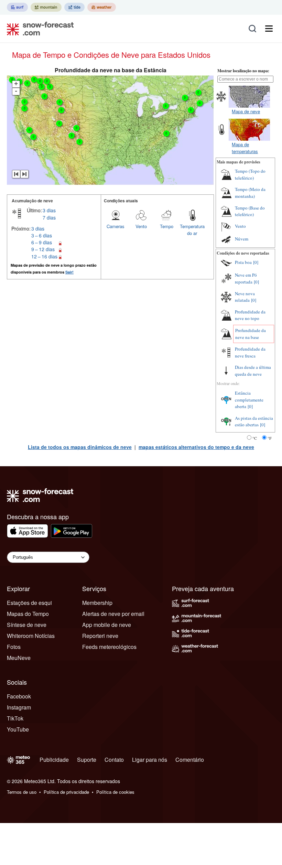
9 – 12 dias (43, 249)
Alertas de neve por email (113, 614)
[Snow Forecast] (38, 28)
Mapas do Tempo (28, 614)
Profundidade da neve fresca (250, 352)
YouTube (18, 729)
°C (254, 438)
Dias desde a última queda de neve (253, 370)
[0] (255, 262)
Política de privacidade (66, 792)
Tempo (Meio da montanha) (250, 192)
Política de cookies (115, 792)
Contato (114, 759)
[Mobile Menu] (269, 28)
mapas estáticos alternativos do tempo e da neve (196, 447)
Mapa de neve (246, 111)
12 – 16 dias (44, 256)
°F (270, 438)
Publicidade (54, 759)
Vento (141, 226)
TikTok (15, 718)
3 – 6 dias (41, 235)
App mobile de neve (106, 625)
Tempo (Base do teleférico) (250, 211)
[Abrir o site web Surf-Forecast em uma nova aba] (17, 7)
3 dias (49, 210)
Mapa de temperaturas (245, 147)
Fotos (14, 647)
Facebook (19, 696)
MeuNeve (19, 658)
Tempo (166, 226)
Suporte (86, 759)
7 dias (49, 217)
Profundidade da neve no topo (250, 315)
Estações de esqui (29, 603)
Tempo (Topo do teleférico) (250, 174)
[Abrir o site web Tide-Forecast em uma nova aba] (74, 7)
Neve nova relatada (245, 296)
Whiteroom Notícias (31, 636)
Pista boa (243, 262)
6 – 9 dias (41, 242)
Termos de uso (21, 792)
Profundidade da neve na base (250, 333)
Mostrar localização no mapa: (243, 71)
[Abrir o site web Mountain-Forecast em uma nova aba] (46, 7)
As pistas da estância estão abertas (254, 421)
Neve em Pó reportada (246, 278)
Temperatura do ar (192, 229)
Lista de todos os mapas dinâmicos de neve (80, 447)
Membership (97, 603)
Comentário (189, 759)
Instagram (19, 707)
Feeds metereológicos (109, 647)
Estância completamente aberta (249, 399)
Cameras (115, 226)
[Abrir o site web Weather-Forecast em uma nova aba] (101, 7)
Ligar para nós (149, 759)
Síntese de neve (26, 625)
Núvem (241, 239)
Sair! (69, 272)
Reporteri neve (100, 636)
